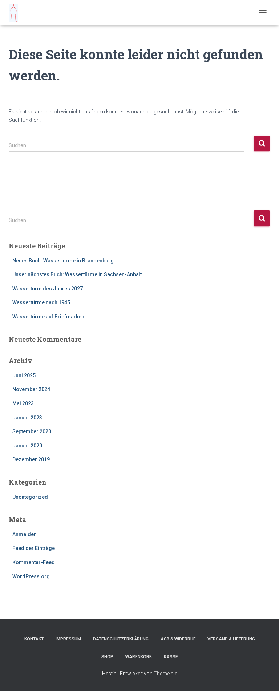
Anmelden (24, 534)
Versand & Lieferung (231, 639)
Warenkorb (138, 656)
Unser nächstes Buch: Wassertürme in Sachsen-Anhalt (77, 274)
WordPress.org (31, 576)
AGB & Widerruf (178, 639)
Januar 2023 (27, 418)
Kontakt (34, 639)
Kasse (171, 656)
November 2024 (31, 389)
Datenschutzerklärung (121, 639)
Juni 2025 (24, 375)
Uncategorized (30, 497)
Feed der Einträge (33, 548)
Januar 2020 (27, 446)
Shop (107, 656)
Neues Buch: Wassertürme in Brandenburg (63, 261)
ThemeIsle (165, 673)
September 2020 (31, 431)
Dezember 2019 (31, 459)
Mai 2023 (23, 403)
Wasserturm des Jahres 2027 (47, 289)
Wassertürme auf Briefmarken (48, 317)
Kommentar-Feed (33, 562)
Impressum (68, 639)
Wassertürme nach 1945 (41, 302)
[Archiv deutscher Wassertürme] (16, 13)
